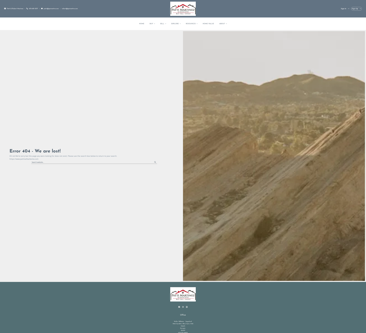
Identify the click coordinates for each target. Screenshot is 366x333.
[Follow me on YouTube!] (187, 307)
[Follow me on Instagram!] (183, 307)
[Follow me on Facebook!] (179, 307)
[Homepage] (183, 9)
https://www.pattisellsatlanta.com (23, 159)
